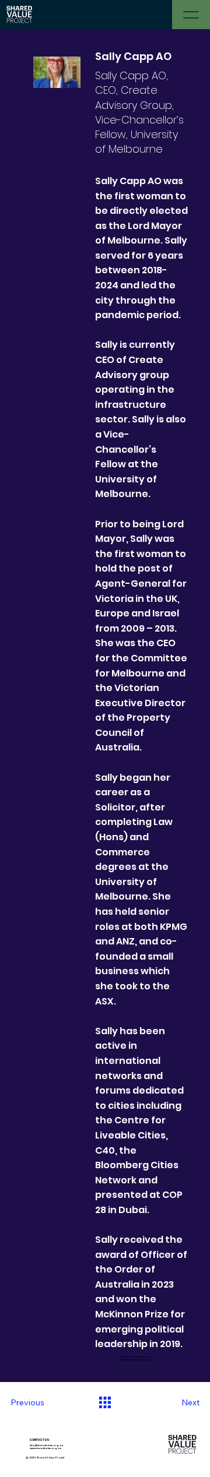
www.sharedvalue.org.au (136, 1359)
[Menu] (191, 14)
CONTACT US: (18, 1439)
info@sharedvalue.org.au (137, 1356)
